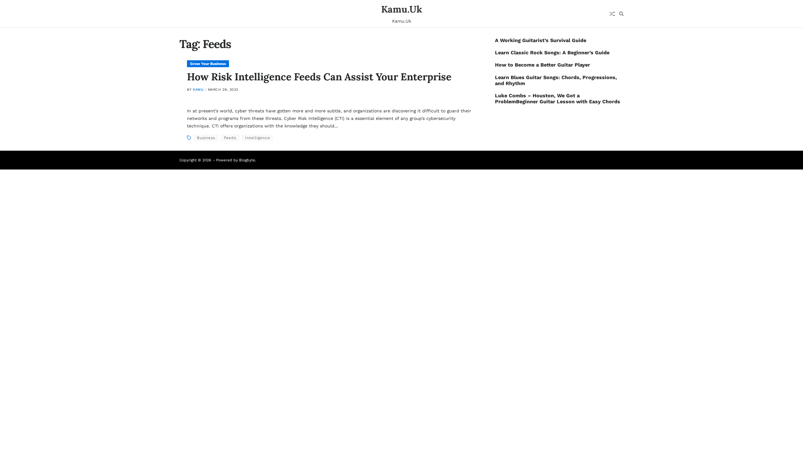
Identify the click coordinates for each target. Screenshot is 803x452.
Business (206, 138)
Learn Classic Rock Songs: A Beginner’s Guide (552, 53)
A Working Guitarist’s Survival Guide (540, 40)
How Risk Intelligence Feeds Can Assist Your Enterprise (319, 76)
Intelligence (257, 138)
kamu (198, 90)
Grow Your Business (208, 64)
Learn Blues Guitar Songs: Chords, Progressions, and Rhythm (556, 80)
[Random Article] (612, 14)
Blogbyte (247, 160)
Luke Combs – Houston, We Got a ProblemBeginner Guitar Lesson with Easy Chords (557, 99)
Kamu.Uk (401, 9)
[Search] (621, 14)
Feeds (230, 138)
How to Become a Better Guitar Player (542, 65)
